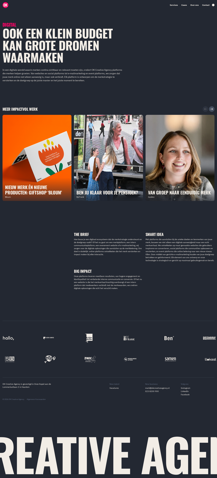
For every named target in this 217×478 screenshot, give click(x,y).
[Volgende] (211, 109)
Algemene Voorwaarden (36, 399)
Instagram (185, 388)
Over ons (194, 5)
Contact (205, 5)
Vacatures (114, 388)
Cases (184, 5)
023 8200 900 (152, 391)
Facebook (185, 394)
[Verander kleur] (213, 5)
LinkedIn (185, 391)
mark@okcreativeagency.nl (157, 388)
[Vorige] (205, 109)
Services (174, 5)
